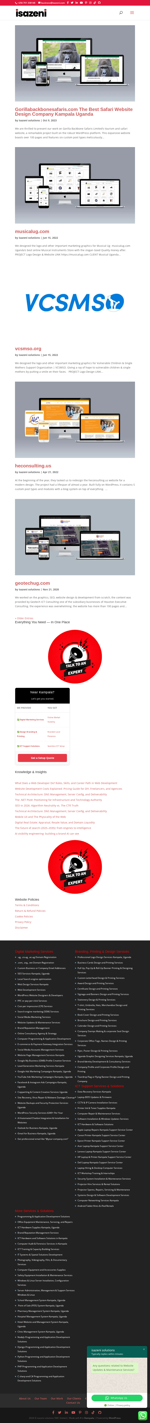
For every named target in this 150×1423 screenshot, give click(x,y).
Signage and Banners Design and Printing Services (103, 994)
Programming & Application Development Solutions (44, 1216)
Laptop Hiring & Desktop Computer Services (100, 1167)
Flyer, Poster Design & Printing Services (98, 1050)
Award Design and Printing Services (96, 983)
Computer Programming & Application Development (44, 1038)
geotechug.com (32, 583)
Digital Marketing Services (32, 719)
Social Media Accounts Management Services (41, 1049)
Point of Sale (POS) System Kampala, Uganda (41, 1305)
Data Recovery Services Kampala (94, 1091)
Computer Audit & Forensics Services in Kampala (42, 1243)
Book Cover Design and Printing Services (98, 1014)
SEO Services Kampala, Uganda (34, 973)
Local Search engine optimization (34, 979)
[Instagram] (90, 2)
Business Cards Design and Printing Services (100, 962)
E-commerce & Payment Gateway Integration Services (45, 1044)
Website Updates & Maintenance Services (39, 1022)
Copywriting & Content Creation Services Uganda (43, 1092)
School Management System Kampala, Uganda (41, 1300)
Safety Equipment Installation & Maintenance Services (45, 1275)
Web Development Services (32, 989)
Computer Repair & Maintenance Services (99, 1113)
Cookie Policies (24, 916)
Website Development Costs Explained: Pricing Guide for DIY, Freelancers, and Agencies (68, 788)
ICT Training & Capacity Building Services (38, 1249)
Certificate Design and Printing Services (98, 988)
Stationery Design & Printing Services (96, 999)
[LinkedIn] (77, 2)
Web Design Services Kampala (33, 984)
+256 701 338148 (26, 2)
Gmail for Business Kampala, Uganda (36, 1133)
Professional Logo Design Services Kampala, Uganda (104, 957)
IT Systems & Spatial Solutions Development (40, 1254)
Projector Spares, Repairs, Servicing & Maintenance (104, 1189)
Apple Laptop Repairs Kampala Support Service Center (105, 1129)
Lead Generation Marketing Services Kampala (41, 1065)
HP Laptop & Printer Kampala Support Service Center (104, 1157)
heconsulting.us (33, 465)
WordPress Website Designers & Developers (40, 995)
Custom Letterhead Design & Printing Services (101, 978)
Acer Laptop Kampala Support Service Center (100, 1146)
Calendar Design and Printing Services (97, 1025)
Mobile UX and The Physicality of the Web (40, 817)
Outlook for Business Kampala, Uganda (37, 1128)
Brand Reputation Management (34, 1028)
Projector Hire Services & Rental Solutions (99, 1184)
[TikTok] (95, 2)
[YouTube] (81, 2)
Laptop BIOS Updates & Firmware (95, 1097)
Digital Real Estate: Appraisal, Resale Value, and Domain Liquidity (55, 822)
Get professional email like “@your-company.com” (43, 1138)
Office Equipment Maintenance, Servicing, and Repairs (45, 1222)
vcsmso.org (28, 348)
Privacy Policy (23, 922)
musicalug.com (32, 231)
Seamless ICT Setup (56, 746)
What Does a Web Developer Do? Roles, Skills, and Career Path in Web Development (66, 783)
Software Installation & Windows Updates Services (103, 1118)
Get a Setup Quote (42, 758)
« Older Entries (24, 618)
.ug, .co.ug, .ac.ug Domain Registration (37, 957)
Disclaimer (21, 927)
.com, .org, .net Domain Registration (36, 962)
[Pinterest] (86, 2)
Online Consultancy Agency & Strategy (37, 1033)
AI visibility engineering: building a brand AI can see (47, 833)
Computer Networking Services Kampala (98, 1200)
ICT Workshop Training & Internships (96, 1173)
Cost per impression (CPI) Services (35, 1006)
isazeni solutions (29, 120)
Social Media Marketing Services (34, 1017)
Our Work (57, 1398)
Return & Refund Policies (30, 911)
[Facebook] (68, 2)
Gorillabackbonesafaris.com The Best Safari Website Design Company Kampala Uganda (74, 112)
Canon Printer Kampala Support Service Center (101, 1135)
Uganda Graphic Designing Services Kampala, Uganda (105, 1056)
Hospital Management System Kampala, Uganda (42, 1316)
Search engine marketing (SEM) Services (38, 1011)
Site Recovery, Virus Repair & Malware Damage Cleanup (46, 1097)
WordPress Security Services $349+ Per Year (40, 1112)
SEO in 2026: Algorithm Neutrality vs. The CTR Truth (46, 805)
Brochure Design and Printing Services (97, 1020)
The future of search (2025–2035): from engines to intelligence (53, 828)
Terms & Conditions (27, 905)
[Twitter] (72, 2)
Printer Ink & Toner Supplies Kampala (96, 1108)
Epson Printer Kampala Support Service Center (101, 1140)
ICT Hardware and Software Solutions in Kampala (43, 1238)
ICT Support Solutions (30, 746)
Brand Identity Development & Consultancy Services (104, 1061)
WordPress (115, 1418)
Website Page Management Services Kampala (41, 1055)
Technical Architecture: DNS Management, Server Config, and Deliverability (61, 794)
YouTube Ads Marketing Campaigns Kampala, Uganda (45, 1076)
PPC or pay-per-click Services (32, 1000)
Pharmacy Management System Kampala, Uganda (43, 1311)
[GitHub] (99, 2)
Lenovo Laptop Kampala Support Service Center (102, 1151)
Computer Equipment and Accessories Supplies (42, 1269)
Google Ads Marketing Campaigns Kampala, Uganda (44, 1071)
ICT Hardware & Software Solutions (95, 1124)
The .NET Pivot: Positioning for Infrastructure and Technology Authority (58, 800)
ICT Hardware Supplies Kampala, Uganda (38, 1227)
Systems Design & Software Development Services (103, 1195)
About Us (25, 1398)
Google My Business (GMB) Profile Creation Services (44, 1060)
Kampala (89, 1418)
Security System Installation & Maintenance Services (104, 1178)
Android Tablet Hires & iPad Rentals (96, 1205)
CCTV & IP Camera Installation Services (97, 1102)
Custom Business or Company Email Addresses (42, 968)
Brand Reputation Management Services (38, 1232)
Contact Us (73, 1402)
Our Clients (74, 1398)
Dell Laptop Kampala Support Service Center (100, 1162)
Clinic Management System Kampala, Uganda (41, 1331)
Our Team (41, 1398)
